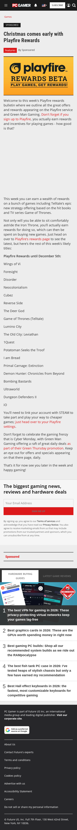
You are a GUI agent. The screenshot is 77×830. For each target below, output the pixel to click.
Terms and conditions (17, 760)
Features (10, 50)
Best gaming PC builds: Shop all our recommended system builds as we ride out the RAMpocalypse (41, 650)
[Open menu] (5, 5)
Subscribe (57, 5)
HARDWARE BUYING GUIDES (20, 576)
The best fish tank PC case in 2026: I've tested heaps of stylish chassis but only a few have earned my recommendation (39, 670)
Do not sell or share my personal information (31, 807)
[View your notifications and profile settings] (35, 5)
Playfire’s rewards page (32, 239)
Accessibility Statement (18, 791)
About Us (9, 744)
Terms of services (46, 521)
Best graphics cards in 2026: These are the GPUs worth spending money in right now (40, 633)
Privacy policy (12, 768)
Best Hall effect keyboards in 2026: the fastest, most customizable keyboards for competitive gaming (39, 690)
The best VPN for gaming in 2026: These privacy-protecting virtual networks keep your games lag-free (38, 614)
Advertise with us (14, 783)
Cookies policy (12, 775)
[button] (74, 5)
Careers (9, 799)
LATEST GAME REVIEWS (57, 576)
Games (8, 16)
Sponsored (28, 50)
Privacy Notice (50, 524)
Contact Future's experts (18, 752)
